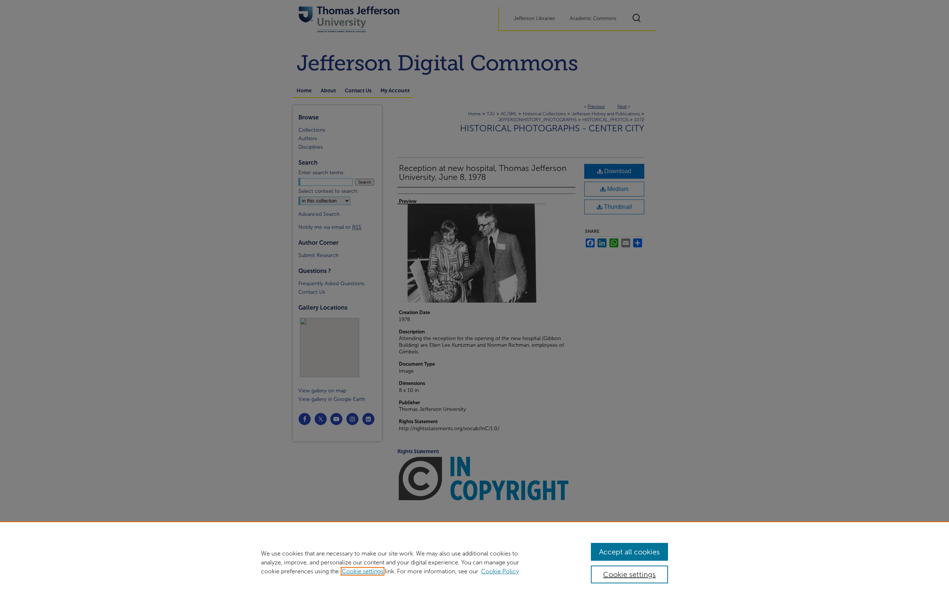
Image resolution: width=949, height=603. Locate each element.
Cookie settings (362, 571)
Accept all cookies (629, 552)
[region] (474, 562)
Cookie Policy (500, 571)
